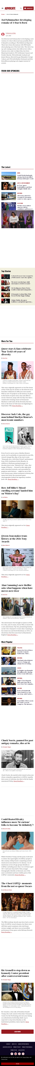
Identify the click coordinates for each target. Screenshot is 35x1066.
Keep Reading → (17, 406)
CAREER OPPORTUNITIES (23, 1044)
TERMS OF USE (13, 1050)
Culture (19, 688)
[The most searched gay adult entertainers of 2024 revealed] (5, 282)
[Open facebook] (12, 1053)
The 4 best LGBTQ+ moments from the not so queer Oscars (16, 885)
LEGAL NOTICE (21, 1050)
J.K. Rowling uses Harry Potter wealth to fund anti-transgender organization (21, 289)
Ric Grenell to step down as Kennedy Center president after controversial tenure (15, 973)
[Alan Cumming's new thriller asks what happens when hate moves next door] (17, 606)
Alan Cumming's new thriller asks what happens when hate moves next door (17, 588)
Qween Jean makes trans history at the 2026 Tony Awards (14, 538)
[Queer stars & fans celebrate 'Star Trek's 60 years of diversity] (17, 370)
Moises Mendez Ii (6, 545)
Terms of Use (4, 1059)
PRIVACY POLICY (17, 1047)
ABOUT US (14, 1044)
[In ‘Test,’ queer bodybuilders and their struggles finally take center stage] (8, 186)
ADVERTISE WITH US (7, 1047)
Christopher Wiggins (7, 747)
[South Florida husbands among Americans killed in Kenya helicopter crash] (8, 176)
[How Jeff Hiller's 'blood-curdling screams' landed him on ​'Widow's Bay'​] (17, 509)
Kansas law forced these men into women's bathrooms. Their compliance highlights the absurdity (25, 653)
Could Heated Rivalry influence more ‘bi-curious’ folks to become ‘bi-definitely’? (17, 822)
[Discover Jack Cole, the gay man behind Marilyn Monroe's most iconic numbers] (17, 435)
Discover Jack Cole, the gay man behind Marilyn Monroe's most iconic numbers (17, 417)
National (19, 193)
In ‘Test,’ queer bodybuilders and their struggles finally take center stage (24, 187)
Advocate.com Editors (11, 33)
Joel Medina (5, 497)
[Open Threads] (19, 1053)
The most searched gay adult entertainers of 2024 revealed (20, 283)
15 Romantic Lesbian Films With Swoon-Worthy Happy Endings (21, 295)
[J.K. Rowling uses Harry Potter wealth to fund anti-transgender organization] (5, 289)
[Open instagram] (23, 1053)
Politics (19, 648)
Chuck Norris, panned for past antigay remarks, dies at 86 (17, 742)
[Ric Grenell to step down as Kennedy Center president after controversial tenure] (17, 991)
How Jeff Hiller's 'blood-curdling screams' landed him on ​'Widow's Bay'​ (17, 490)
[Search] (21, 8)
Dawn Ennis (5, 358)
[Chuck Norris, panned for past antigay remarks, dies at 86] (17, 759)
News (18, 173)
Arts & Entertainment (12, 14)
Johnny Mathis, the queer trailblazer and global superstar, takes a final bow (21, 301)
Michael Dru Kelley (6, 828)
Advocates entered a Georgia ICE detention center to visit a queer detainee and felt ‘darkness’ (24, 199)
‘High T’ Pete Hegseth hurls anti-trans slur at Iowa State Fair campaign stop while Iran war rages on (25, 684)
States (19, 668)
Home (3, 14)
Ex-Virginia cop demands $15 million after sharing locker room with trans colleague (25, 672)
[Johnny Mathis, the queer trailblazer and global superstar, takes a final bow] (5, 301)
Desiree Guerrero (6, 423)
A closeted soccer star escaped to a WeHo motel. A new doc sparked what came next (22, 277)
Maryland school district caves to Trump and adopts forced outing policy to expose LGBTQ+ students (25, 663)
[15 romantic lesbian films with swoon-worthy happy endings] (5, 295)
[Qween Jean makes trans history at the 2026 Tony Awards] (17, 557)
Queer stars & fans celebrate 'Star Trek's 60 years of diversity (16, 351)
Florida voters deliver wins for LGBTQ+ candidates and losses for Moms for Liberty (25, 208)
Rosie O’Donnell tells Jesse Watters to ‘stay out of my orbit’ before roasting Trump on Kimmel (24, 694)
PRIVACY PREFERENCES (27, 1047)
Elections (20, 203)
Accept (17, 1063)
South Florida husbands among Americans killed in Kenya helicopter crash (25, 177)
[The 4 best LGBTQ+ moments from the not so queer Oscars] (17, 902)
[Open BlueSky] (15, 1053)
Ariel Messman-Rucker (7, 890)
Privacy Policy (26, 1057)
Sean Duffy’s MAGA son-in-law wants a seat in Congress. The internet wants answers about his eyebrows (25, 704)
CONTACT (8, 1044)
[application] (17, 219)
